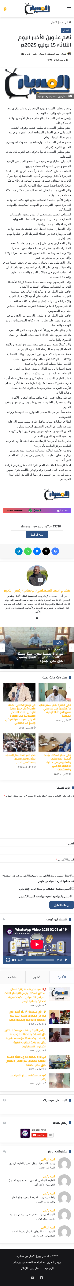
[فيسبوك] (55, 551)
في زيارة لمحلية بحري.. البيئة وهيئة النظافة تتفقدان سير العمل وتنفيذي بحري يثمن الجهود (26, 1061)
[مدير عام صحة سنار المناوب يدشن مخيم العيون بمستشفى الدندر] (19, 742)
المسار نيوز (36, 1268)
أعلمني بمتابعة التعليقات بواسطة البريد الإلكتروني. (45, 888)
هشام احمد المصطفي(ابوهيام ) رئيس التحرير (45, 53)
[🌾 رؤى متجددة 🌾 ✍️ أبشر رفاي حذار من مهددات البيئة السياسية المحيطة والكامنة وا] (59, 1017)
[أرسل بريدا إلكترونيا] (22, 53)
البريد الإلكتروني (65, 859)
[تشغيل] (66, 960)
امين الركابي (48, 1159)
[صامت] (14, 960)
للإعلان (24, 1268)
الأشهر (37, 977)
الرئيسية (64, 22)
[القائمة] (69, 10)
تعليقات (12, 977)
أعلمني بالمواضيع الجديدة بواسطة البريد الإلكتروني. (44, 896)
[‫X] (46, 551)
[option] (37, 648)
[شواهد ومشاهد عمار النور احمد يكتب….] (59, 1080)
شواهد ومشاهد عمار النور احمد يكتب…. (28, 1077)
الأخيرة (62, 977)
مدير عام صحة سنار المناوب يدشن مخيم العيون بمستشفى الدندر (20, 759)
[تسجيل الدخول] (5, 10)
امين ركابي (49, 1176)
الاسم (70, 843)
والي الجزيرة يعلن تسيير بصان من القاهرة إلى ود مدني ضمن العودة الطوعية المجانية (55, 710)
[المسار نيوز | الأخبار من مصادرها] (37, 9)
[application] (37, 944)
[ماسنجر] (37, 551)
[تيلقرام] (19, 551)
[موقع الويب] (37, 618)
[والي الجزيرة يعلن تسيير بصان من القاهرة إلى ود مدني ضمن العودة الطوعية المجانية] (55, 692)
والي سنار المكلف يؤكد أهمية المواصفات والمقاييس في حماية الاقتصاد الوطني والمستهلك (57, 762)
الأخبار (54, 22)
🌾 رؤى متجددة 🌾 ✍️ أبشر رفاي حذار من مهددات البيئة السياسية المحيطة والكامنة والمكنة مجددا (27, 1015)
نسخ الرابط (37, 534)
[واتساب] (28, 551)
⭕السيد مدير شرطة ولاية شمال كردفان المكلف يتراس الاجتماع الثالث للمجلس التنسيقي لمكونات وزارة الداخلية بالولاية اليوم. (25, 995)
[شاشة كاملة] (8, 960)
